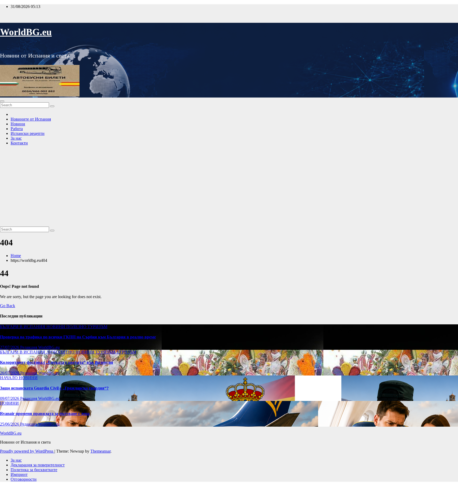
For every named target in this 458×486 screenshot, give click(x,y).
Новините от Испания (31, 119)
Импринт (19, 474)
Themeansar (100, 451)
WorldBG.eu (26, 32)
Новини (18, 124)
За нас (16, 138)
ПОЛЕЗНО (76, 326)
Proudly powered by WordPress (27, 451)
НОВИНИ (56, 326)
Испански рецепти (28, 133)
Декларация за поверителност (38, 465)
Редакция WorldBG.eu (40, 347)
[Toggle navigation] (2, 101)
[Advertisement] (229, 187)
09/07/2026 (10, 398)
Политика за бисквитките (34, 469)
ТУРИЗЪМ (97, 326)
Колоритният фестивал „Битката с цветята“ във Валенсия (56, 362)
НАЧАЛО (9, 377)
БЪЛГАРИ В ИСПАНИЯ (23, 326)
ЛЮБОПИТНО (61, 352)
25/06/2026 (10, 424)
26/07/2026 (10, 373)
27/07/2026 (10, 347)
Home (16, 255)
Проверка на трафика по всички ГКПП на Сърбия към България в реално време (78, 337)
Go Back (7, 305)
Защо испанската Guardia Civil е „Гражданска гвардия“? (54, 388)
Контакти (19, 143)
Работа (17, 128)
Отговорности (24, 479)
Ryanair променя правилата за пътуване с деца (45, 413)
